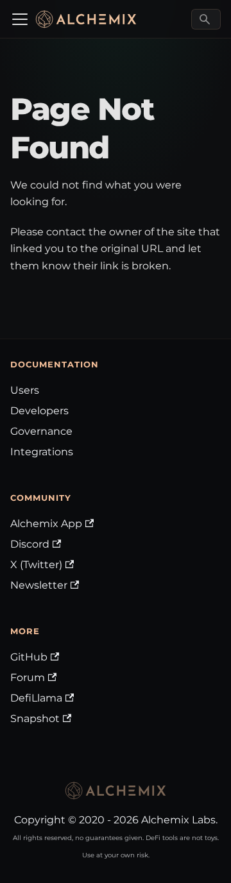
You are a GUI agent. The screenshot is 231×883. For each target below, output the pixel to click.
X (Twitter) (36, 565)
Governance (41, 431)
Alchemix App (46, 523)
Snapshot (35, 718)
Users (24, 390)
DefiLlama (36, 698)
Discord (29, 544)
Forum (27, 677)
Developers (39, 411)
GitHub (28, 657)
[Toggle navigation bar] (20, 19)
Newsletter (38, 585)
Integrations (41, 452)
